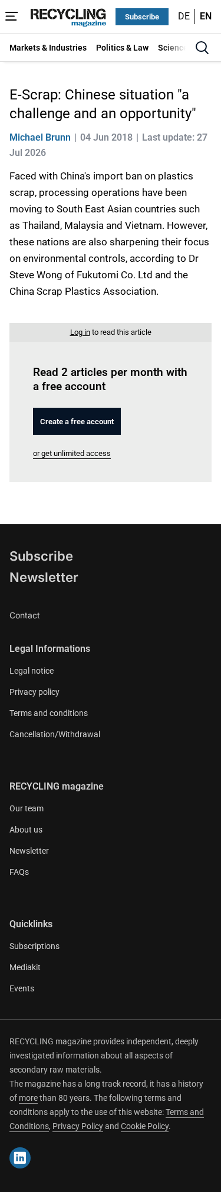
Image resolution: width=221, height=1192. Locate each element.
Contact (24, 615)
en (206, 16)
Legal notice (31, 670)
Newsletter (43, 577)
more (28, 1098)
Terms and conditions (48, 713)
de (184, 16)
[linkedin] (20, 1157)
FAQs (19, 872)
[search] (202, 48)
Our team (26, 808)
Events (21, 988)
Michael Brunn (40, 137)
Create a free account (77, 421)
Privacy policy (34, 692)
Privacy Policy (77, 1126)
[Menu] (11, 16)
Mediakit (25, 967)
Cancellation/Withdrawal (54, 734)
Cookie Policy (145, 1126)
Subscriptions (34, 946)
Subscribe (142, 16)
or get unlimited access (72, 453)
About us (25, 829)
